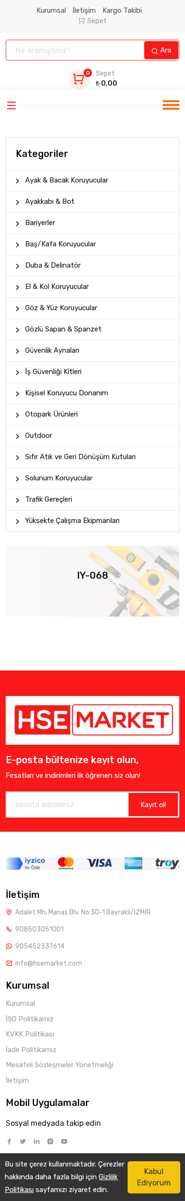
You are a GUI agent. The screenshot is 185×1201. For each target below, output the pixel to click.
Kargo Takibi (122, 10)
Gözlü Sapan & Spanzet (63, 329)
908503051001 (39, 929)
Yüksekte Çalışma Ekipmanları (72, 520)
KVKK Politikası (30, 1034)
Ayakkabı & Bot (49, 201)
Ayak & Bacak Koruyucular (66, 180)
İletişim (84, 10)
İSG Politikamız (30, 1019)
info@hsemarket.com (48, 963)
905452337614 (40, 946)
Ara (164, 50)
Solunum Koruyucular (58, 478)
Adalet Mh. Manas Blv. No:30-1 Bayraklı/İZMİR (83, 912)
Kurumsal (51, 10)
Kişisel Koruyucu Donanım (66, 393)
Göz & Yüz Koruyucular (61, 308)
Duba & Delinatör (53, 265)
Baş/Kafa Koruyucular (60, 244)
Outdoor (38, 435)
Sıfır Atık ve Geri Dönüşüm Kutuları (80, 457)
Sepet (97, 21)
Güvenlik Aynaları (52, 350)
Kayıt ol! (153, 805)
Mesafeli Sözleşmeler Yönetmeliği (59, 1065)
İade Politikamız (31, 1049)
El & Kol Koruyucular (57, 286)
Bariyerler (40, 222)
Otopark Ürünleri (51, 414)
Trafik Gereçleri (48, 499)
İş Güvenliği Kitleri (53, 371)
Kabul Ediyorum (154, 1177)
